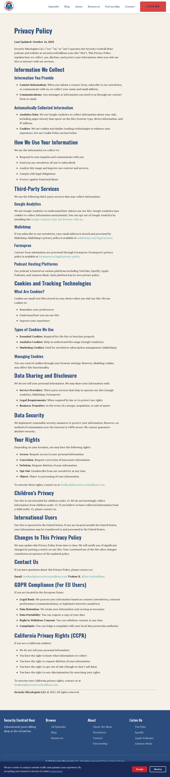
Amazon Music (143, 743)
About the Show (102, 727)
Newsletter (99, 732)
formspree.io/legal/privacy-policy (59, 256)
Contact (130, 6)
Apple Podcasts (144, 738)
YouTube (140, 727)
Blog (67, 6)
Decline (158, 769)
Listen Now (153, 6)
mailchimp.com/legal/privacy (94, 238)
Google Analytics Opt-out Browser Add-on (57, 219)
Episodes (53, 6)
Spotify (139, 732)
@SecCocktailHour (93, 576)
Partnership (112, 6)
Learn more (57, 771)
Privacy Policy (109, 761)
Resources (94, 6)
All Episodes (58, 727)
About (79, 6)
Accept (139, 769)
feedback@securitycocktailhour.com (82, 485)
